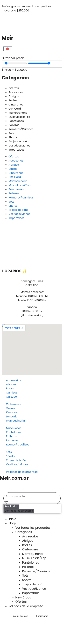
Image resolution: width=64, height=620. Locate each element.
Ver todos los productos (19, 510)
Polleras (14, 125)
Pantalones (16, 121)
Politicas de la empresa (26, 606)
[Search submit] (6, 501)
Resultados (11, 506)
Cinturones (16, 104)
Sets (11, 133)
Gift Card (15, 109)
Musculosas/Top (20, 117)
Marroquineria (18, 113)
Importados (16, 150)
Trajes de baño (19, 141)
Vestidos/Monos (19, 146)
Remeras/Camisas (21, 129)
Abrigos (14, 96)
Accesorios (16, 92)
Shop (12, 523)
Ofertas (14, 88)
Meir (7, 38)
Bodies (13, 100)
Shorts (13, 137)
